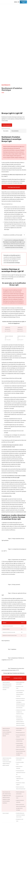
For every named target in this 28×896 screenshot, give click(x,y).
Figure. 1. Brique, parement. (14, 584)
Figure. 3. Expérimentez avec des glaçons (17, 559)
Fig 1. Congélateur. (12, 649)
